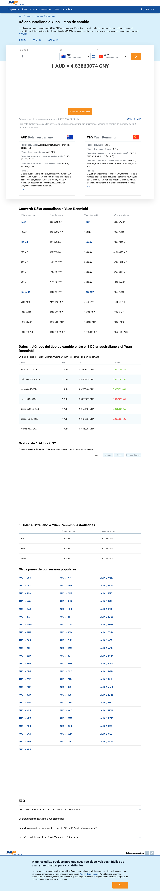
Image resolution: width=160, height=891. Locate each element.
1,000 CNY (89, 292)
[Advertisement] (80, 88)
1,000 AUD (52, 40)
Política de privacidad (89, 874)
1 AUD (22, 40)
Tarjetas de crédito (17, 9)
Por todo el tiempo (133, 455)
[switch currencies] (136, 56)
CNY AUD (23, 34)
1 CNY (87, 222)
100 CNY (88, 242)
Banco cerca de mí (64, 9)
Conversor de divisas (40, 9)
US (147, 9)
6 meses (108, 455)
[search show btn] (142, 9)
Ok (120, 885)
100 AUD (36, 40)
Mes (96, 455)
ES (152, 9)
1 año (119, 455)
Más (22, 189)
